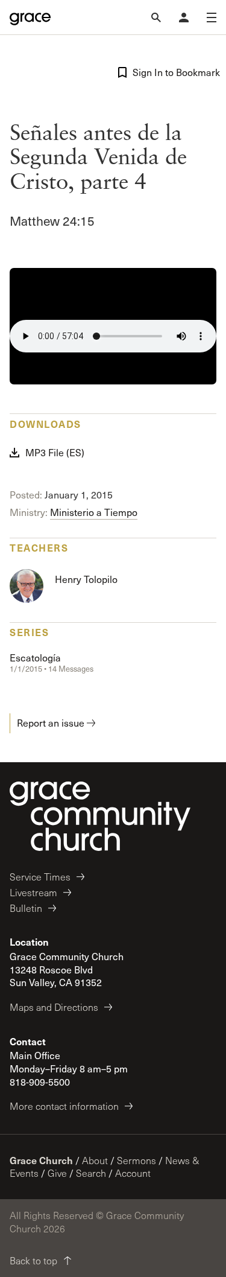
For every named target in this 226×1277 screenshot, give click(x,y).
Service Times (40, 876)
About (95, 1160)
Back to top (33, 1260)
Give (57, 1173)
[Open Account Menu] (184, 17)
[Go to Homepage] (30, 17)
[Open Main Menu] (211, 17)
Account (133, 1173)
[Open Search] (156, 17)
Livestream (33, 892)
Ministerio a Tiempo (93, 512)
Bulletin (26, 908)
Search (91, 1173)
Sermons (136, 1160)
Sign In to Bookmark (175, 72)
